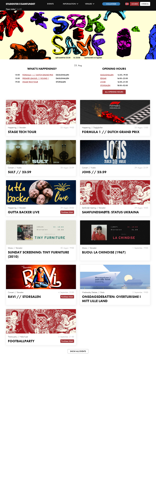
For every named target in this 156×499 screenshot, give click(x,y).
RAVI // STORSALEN (24, 297)
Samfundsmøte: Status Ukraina (110, 212)
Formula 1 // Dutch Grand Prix (37, 75)
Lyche (103, 82)
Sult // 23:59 (19, 172)
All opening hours (114, 92)
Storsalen (105, 85)
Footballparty (21, 341)
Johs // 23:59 (94, 172)
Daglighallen (106, 75)
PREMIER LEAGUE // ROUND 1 (35, 78)
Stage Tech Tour (30, 82)
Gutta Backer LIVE (23, 212)
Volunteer (111, 4)
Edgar (103, 78)
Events (50, 4)
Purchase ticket (67, 212)
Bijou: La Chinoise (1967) (104, 252)
